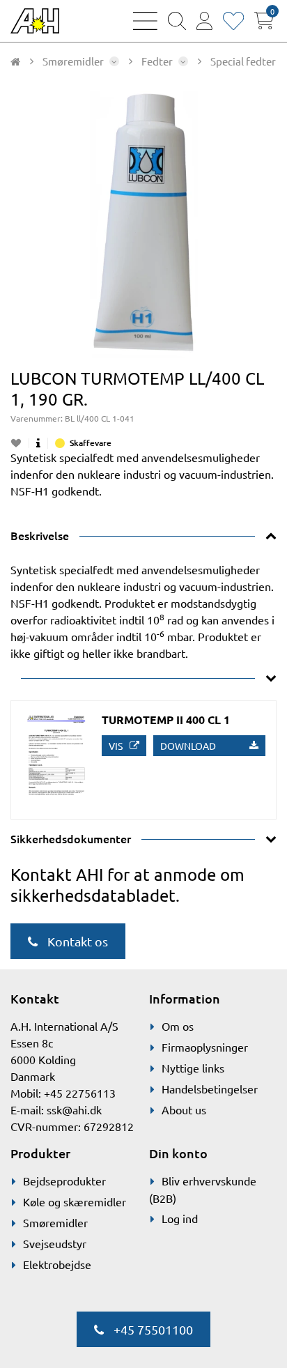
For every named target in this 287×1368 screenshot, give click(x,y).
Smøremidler (55, 1222)
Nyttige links (193, 1068)
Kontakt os (76, 941)
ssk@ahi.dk (74, 1109)
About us (184, 1109)
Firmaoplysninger (205, 1047)
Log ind (180, 1218)
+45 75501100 (152, 1329)
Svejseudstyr (54, 1243)
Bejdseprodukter (64, 1181)
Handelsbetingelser (210, 1089)
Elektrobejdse (57, 1264)
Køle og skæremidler (74, 1201)
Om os (178, 1026)
